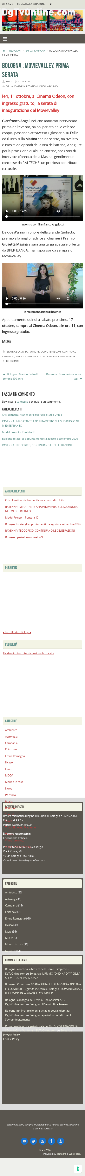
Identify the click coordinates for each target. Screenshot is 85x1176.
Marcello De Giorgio (46, 356)
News (8, 788)
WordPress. (75, 1153)
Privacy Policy (11, 1034)
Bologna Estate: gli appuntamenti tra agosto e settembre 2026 (40, 439)
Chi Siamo (7, 3)
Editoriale (11, 749)
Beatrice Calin (15, 351)
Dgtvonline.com (51, 351)
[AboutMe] (60, 1141)
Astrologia (11, 736)
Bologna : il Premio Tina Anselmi (49, 1004)
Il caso (9, 762)
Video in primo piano (18, 847)
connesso (22, 401)
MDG (9, 81)
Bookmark (12, 360)
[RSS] (42, 1141)
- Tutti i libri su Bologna (17, 632)
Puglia (9, 801)
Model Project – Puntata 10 (18, 432)
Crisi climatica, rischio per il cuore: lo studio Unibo (32, 414)
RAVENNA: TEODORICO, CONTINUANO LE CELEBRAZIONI (37, 445)
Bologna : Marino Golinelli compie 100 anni (20, 376)
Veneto (9, 834)
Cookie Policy (11, 1039)
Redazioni (15, 50)
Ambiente (11, 730)
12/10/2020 (24, 81)
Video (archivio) (48, 86)
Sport (8, 821)
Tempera (61, 1153)
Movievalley (67, 356)
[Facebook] (51, 1141)
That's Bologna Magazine (20, 827)
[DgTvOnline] (24, 1141)
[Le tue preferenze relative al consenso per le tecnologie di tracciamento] (78, 1169)
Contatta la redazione (31, 3)
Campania (11, 743)
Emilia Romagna (35, 50)
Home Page (44, 1149)
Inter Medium (24, 356)
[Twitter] (33, 1141)
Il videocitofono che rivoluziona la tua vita (28, 653)
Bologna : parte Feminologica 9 (24, 537)
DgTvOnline (32, 351)
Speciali (9, 814)
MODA (9, 775)
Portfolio (10, 795)
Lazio (8, 769)
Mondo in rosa (14, 782)
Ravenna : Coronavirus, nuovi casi (64, 376)
